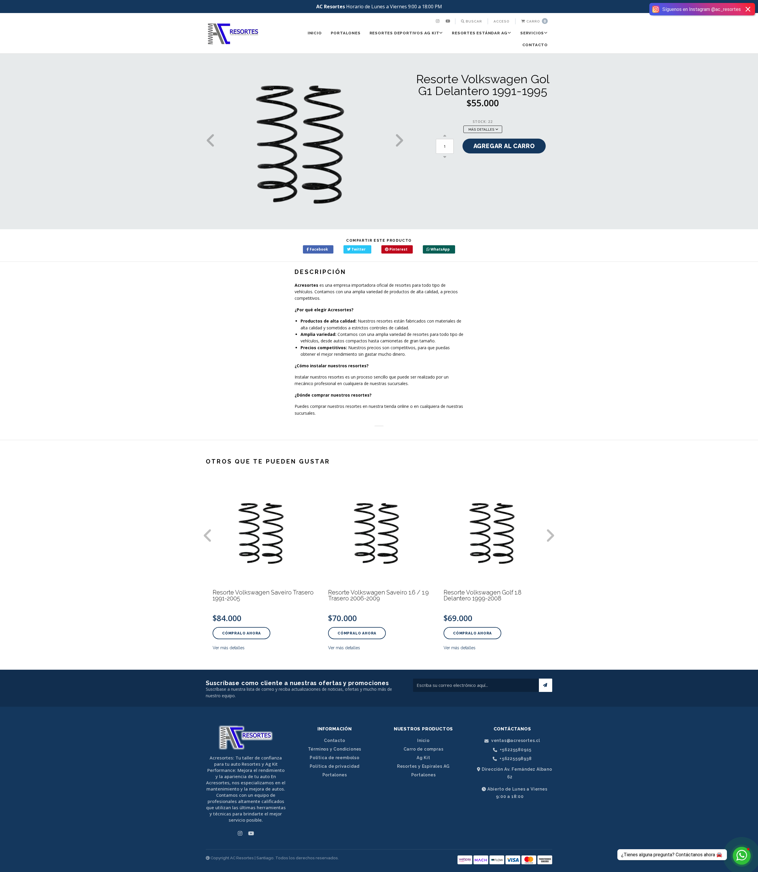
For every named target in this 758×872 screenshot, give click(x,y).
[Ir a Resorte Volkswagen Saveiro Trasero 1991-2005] (263, 531)
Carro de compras (424, 749)
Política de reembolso (334, 758)
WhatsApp (440, 249)
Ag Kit (423, 758)
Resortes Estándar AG (480, 33)
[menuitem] (438, 21)
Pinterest (397, 249)
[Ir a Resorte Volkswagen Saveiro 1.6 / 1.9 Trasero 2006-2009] (379, 531)
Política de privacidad (335, 766)
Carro (535, 21)
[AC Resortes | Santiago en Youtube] (448, 21)
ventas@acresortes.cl (515, 740)
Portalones (346, 33)
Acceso (502, 21)
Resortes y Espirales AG (423, 766)
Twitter (358, 249)
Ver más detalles (229, 647)
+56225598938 (514, 758)
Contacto (535, 45)
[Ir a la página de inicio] (233, 33)
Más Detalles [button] (481, 129)
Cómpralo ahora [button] (241, 633)
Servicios (532, 33)
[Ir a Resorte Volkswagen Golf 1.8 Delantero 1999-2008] (494, 531)
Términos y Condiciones (335, 749)
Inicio (315, 33)
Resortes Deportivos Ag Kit (404, 33)
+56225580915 (515, 750)
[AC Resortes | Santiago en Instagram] (438, 21)
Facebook (318, 249)
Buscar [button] (473, 21)
